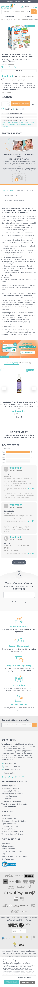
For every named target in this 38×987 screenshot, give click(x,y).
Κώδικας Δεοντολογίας (12, 953)
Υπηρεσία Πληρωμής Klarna (12, 834)
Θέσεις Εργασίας (8, 848)
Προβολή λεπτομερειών (25, 977)
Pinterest (16, 777)
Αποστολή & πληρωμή (14, 201)
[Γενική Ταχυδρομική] (14, 905)
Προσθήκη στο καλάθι (21, 103)
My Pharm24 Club (8, 816)
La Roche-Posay (13, 920)
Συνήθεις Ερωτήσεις (9, 796)
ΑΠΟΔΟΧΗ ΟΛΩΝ (11, 982)
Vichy (22, 920)
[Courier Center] (15, 911)
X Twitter (19, 777)
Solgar (25, 917)
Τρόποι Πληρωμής (8, 785)
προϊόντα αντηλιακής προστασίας (22, 757)
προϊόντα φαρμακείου (23, 751)
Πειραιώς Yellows (8, 829)
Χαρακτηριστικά (11, 195)
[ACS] (24, 911)
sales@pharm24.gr (12, 769)
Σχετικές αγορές (11, 363)
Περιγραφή (8, 190)
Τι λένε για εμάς (7, 846)
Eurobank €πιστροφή (9, 826)
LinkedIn (22, 777)
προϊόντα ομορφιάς (9, 755)
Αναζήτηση (34, 725)
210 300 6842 (10, 763)
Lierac (13, 917)
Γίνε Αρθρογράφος (8, 859)
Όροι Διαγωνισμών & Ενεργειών (14, 804)
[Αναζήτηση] (34, 11)
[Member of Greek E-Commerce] (13, 925)
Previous (4, 388)
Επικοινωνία (6, 799)
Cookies (33, 951)
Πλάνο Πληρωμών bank (12, 831)
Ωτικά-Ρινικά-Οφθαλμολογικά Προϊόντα (15, 122)
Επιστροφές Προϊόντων (10, 791)
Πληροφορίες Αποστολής (11, 788)
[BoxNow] (33, 905)
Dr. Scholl (33, 917)
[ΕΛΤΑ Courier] (5, 905)
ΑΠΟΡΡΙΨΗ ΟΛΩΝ (27, 982)
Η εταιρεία (5, 843)
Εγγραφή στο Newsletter (11, 801)
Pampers (29, 920)
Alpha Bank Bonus (8, 824)
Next (34, 388)
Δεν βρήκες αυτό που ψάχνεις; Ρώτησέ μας (19, 587)
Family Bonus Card (8, 818)
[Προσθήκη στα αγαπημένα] (33, 104)
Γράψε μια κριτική (19, 562)
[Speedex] (24, 905)
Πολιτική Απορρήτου (21, 951)
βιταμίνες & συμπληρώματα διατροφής (16, 753)
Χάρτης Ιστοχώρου (29, 953)
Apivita (19, 917)
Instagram (5, 777)
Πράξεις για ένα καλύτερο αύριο (14, 856)
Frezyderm (5, 917)
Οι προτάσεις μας (26, 363)
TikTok (9, 777)
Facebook (2, 777)
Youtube (12, 777)
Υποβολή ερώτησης (19, 602)
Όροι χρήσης (7, 951)
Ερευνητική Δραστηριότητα (12, 851)
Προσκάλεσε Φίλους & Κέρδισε (13, 821)
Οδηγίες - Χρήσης (25, 190)
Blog (3, 854)
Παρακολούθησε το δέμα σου (13, 793)
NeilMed (19, 70)
